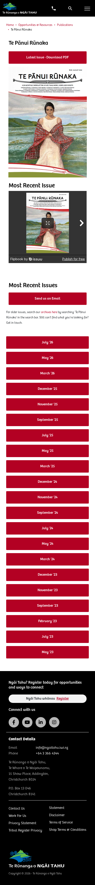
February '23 (47, 621)
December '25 (47, 389)
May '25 (47, 451)
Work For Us (17, 816)
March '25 (47, 466)
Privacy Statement (22, 823)
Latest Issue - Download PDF (47, 57)
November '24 (48, 497)
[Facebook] (14, 722)
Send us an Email (47, 298)
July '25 (47, 435)
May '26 (47, 358)
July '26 (47, 342)
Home (10, 25)
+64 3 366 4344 (47, 753)
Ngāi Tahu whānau (47, 698)
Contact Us (17, 808)
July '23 (47, 637)
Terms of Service (61, 822)
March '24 (47, 559)
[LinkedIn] (41, 722)
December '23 (47, 575)
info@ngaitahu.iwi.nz (52, 748)
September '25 (47, 420)
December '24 (47, 482)
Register (63, 698)
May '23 (47, 652)
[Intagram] (54, 722)
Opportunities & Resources (35, 25)
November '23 (48, 590)
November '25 (48, 404)
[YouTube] (27, 722)
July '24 (47, 528)
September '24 (47, 513)
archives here (49, 312)
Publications (65, 25)
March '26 (47, 373)
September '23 (47, 606)
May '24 (47, 544)
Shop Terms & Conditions (67, 830)
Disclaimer (57, 815)
